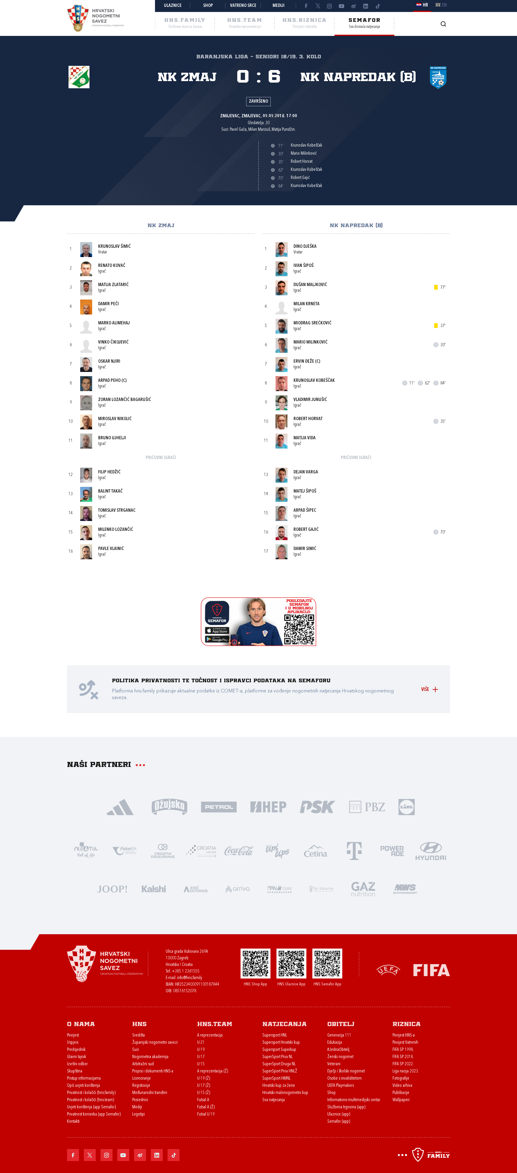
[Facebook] (306, 6)
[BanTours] (279, 888)
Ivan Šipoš (304, 266)
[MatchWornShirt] (405, 888)
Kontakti (73, 1121)
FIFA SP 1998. (403, 1050)
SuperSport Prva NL (277, 1057)
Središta (138, 1035)
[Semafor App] (258, 644)
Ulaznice (173, 6)
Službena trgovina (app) (346, 1107)
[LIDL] (407, 806)
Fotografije (401, 1078)
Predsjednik (76, 1050)
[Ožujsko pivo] (169, 806)
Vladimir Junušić (310, 400)
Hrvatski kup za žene (278, 1086)
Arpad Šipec (305, 510)
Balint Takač (110, 491)
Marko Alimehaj (114, 323)
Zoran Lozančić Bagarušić (124, 400)
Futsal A (203, 1100)
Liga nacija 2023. (406, 1071)
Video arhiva (402, 1086)
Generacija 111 (339, 1035)
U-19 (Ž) (203, 1078)
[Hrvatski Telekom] (354, 850)
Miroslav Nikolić (115, 419)
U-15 (201, 1064)
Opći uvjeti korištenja (83, 1086)
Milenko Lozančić (115, 530)
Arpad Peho (109, 381)
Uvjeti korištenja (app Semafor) (91, 1107)
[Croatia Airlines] (201, 850)
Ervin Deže (304, 361)
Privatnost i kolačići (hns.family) (91, 1093)
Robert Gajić (306, 530)
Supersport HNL (274, 1035)
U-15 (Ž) (203, 1093)
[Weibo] (354, 6)
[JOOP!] (112, 888)
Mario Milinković (311, 342)
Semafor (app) (338, 1121)
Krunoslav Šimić (114, 246)
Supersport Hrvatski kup (281, 1042)
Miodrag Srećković (313, 323)
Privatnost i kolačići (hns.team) (90, 1100)
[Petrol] (219, 806)
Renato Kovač (111, 266)
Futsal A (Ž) (206, 1107)
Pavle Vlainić (111, 549)
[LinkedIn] (366, 6)
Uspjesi (72, 1042)
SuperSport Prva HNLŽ (279, 1071)
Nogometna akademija (150, 1057)
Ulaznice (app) (338, 1114)
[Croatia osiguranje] (163, 850)
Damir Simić (305, 549)
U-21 (201, 1042)
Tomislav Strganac (117, 510)
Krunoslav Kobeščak (314, 381)
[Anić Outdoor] (196, 888)
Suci (135, 1050)
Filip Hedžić (109, 472)
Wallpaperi (401, 1100)
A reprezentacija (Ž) (212, 1071)
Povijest (73, 1035)
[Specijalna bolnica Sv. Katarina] (321, 888)
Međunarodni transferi (149, 1093)
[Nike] (120, 806)
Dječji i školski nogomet (346, 1071)
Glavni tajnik (76, 1057)
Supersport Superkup (279, 1050)
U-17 (201, 1057)
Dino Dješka (305, 246)
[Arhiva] (443, 24)
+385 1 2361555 (186, 971)
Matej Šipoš (305, 491)
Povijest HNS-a (404, 1035)
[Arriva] (237, 888)
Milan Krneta (307, 304)
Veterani (333, 1064)
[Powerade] (392, 850)
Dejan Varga (306, 472)
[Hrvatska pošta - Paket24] (124, 850)
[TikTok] (378, 6)
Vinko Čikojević (113, 342)
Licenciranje (141, 1078)
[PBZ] (367, 806)
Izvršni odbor (77, 1064)
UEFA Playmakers (340, 1086)
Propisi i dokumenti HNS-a (152, 1071)
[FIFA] (431, 969)
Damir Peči (108, 304)
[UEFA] (388, 969)
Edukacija (334, 1042)
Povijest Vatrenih (405, 1042)
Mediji (279, 6)
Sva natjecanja (273, 1100)
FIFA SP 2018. (403, 1057)
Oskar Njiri (109, 361)
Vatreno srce (243, 6)
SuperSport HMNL (276, 1078)
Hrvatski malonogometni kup (285, 1093)
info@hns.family (189, 978)
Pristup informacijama (84, 1078)
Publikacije (401, 1093)
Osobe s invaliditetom (344, 1078)
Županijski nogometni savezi (155, 1042)
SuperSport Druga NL (279, 1064)
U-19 (201, 1050)
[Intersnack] (277, 850)
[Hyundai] (431, 850)
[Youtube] (342, 6)
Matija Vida (305, 438)
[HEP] (268, 806)
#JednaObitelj (338, 1050)
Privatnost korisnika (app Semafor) (94, 1114)
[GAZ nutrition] (363, 888)
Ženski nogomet (340, 1057)
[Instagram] (330, 6)
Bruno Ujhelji (112, 438)
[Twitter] (318, 6)
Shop (208, 6)
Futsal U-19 (206, 1114)
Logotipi (138, 1114)
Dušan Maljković (310, 285)
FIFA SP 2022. (403, 1064)
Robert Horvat (308, 419)
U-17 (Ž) (203, 1086)
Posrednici (140, 1100)
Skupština (74, 1071)
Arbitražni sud (143, 1064)
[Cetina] (316, 850)
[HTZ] (86, 850)
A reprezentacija (210, 1035)
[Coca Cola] (239, 850)
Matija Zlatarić (113, 285)
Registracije (141, 1086)
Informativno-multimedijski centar (353, 1100)
